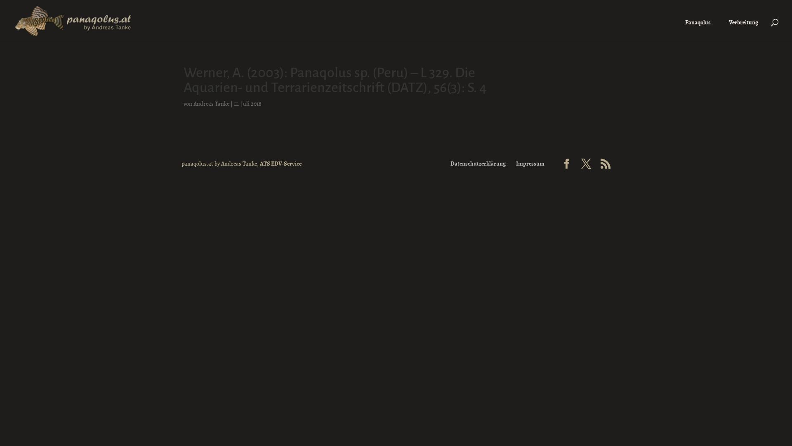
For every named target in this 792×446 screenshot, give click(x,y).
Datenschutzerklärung (478, 164)
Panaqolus (698, 22)
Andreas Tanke (211, 104)
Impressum (530, 164)
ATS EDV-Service (281, 164)
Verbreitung (743, 22)
